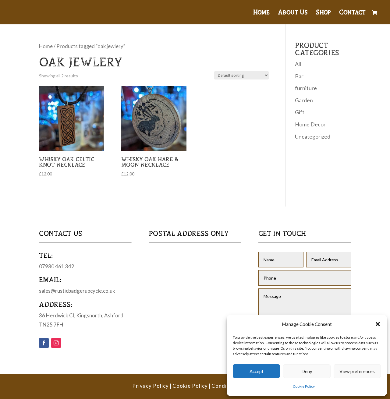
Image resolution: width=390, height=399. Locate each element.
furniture (306, 88)
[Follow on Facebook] (44, 343)
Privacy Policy (150, 386)
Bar (299, 76)
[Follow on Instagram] (56, 343)
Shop (323, 13)
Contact (352, 13)
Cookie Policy (304, 386)
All (298, 64)
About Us (293, 13)
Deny (306, 371)
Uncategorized (312, 136)
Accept (257, 371)
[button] (378, 324)
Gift (299, 112)
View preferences (357, 371)
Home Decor (310, 124)
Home (261, 13)
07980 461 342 (56, 266)
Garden (304, 100)
